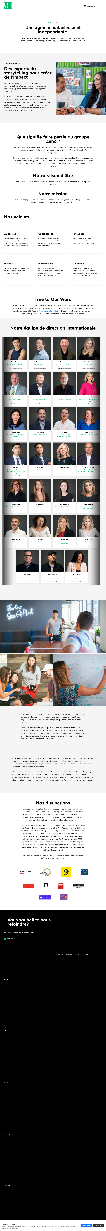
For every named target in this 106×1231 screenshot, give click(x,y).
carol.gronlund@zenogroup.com (88, 368)
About (6, 1031)
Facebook (59, 954)
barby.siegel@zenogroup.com (15, 368)
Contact (7, 1185)
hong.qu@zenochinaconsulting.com (15, 475)
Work (6, 979)
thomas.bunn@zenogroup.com (64, 368)
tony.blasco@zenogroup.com (40, 368)
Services (7, 1082)
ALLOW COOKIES (86, 1225)
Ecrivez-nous (12, 938)
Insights (7, 1134)
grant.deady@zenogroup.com (15, 403)
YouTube (86, 954)
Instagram (69, 954)
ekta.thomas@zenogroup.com (76, 581)
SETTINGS (98, 1225)
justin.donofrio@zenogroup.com (52, 581)
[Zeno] (8, 9)
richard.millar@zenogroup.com (64, 403)
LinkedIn (77, 954)
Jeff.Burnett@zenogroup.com (28, 581)
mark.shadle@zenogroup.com (40, 403)
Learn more (15, 1228)
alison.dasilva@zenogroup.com (88, 403)
